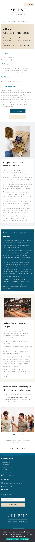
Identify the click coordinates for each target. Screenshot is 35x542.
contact (5, 483)
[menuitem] (17, 462)
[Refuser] (33, 535)
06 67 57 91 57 (7, 486)
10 (24, 448)
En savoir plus (25, 539)
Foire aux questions (9, 475)
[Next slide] (29, 427)
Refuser (16, 539)
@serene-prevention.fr (15, 483)
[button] (4, 4)
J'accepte (9, 539)
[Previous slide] (5, 427)
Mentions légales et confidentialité (8, 509)
